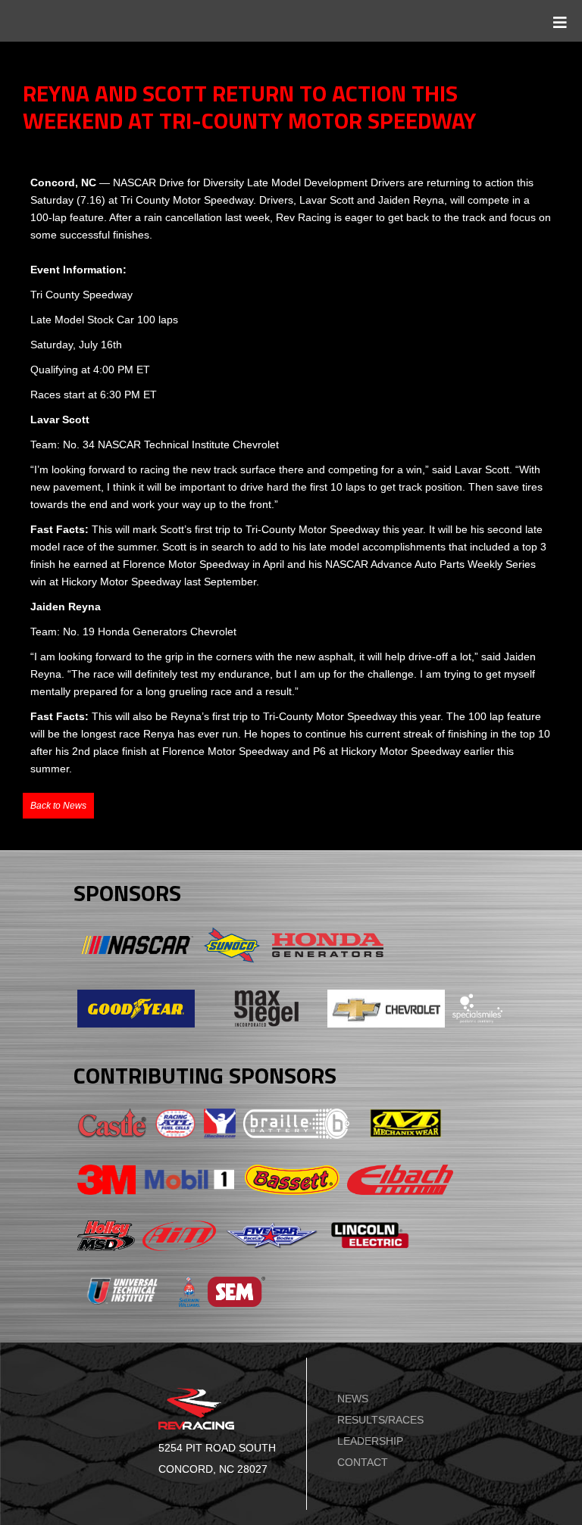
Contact (362, 1462)
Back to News (58, 805)
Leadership (370, 1441)
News (352, 1398)
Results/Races (380, 1420)
